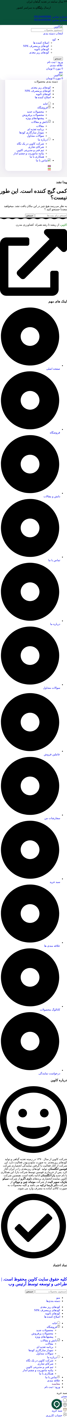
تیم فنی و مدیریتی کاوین (30, 150)
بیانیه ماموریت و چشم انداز (28, 153)
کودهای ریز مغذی (39, 52)
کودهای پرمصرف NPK (36, 45)
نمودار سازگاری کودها (31, 132)
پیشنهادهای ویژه (35, 118)
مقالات (40, 126)
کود (54, 39)
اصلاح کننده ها (41, 42)
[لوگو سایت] (58, 26)
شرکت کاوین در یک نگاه (30, 143)
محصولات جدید (35, 111)
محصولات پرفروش (33, 114)
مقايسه (56, 1383)
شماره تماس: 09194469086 (50, 16)
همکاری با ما (37, 156)
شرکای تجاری (36, 146)
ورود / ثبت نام (52, 1387)
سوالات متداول (35, 135)
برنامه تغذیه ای (35, 129)
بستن (64, 1396)
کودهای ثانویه (41, 49)
